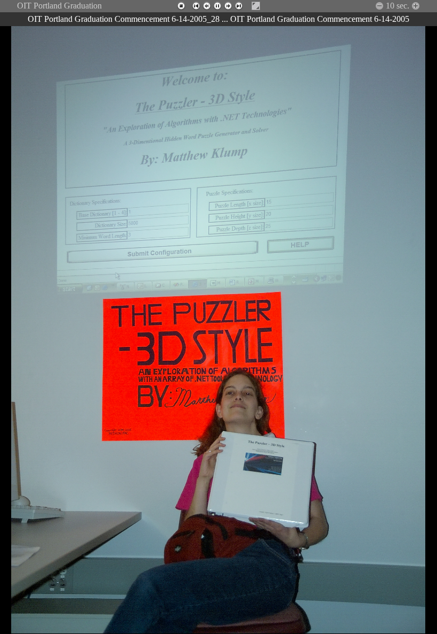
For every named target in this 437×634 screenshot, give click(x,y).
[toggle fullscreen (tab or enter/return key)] (256, 6)
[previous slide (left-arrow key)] (207, 6)
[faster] (379, 6)
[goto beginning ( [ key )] (196, 6)
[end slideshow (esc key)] (181, 6)
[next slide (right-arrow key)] (228, 6)
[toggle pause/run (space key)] (217, 6)
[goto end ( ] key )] (238, 6)
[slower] (415, 6)
